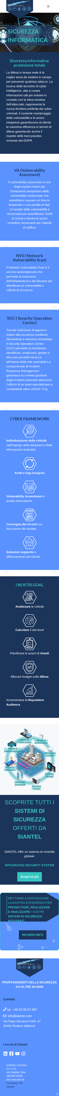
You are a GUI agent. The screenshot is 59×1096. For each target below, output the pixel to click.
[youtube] (18, 1053)
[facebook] (12, 1053)
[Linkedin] (6, 1053)
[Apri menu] (57, 1094)
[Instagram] (24, 1053)
